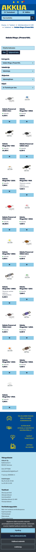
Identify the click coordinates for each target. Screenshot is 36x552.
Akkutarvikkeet (7, 495)
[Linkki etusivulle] (14, 7)
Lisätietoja (18, 547)
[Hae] (32, 18)
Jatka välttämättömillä (18, 536)
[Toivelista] (18, 2)
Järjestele (5, 75)
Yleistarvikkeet (6, 502)
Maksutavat (5, 516)
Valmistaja (6, 67)
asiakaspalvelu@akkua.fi (10, 471)
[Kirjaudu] (14, 2)
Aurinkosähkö (6, 497)
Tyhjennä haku (13, 52)
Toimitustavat (6, 514)
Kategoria (5, 59)
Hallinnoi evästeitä (18, 541)
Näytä (4, 84)
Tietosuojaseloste (7, 518)
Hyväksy (18, 530)
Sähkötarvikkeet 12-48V (9, 499)
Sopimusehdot (6, 512)
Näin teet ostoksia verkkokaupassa (13, 509)
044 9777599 (6, 469)
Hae (4, 52)
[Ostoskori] (22, 2)
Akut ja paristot (7, 493)
